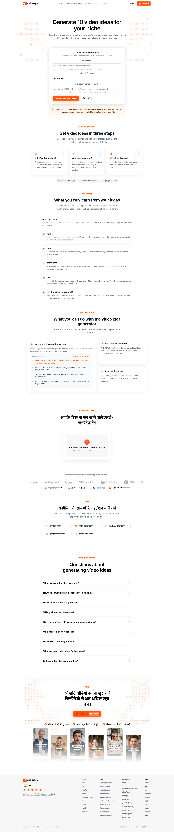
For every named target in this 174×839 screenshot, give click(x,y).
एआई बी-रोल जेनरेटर (105, 804)
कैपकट (147, 808)
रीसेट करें (86, 98)
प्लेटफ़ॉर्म (87, 73)
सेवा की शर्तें (26, 827)
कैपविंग (146, 815)
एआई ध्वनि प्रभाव (104, 812)
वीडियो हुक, (125, 796)
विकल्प (146, 779)
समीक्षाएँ (84, 794)
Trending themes (87, 84)
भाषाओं (84, 808)
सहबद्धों (97, 4)
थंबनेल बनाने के (126, 779)
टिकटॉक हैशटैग (126, 799)
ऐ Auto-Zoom (104, 808)
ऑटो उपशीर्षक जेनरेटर (106, 783)
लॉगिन (132, 3)
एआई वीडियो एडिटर (105, 790)
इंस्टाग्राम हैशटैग (126, 817)
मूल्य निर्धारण (88, 4)
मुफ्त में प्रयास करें (144, 3)
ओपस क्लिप (148, 794)
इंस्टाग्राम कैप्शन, (126, 810)
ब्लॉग (84, 783)
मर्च (83, 801)
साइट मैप (85, 812)
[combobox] (29, 786)
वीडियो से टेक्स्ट (104, 794)
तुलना (146, 786)
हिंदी (30, 786)
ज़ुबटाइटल (147, 797)
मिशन (84, 786)
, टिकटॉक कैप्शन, (127, 803)
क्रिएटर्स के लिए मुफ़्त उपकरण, (130, 788)
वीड (146, 804)
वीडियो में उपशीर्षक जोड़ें (106, 786)
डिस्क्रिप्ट (147, 812)
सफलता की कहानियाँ (88, 797)
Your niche (87, 61)
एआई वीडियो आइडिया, (128, 807)
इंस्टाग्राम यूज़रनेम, (127, 814)
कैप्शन (146, 790)
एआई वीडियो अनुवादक (106, 815)
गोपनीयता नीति (35, 827)
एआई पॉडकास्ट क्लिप (105, 797)
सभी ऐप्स (147, 783)
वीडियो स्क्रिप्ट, (126, 792)
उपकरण (124, 783)
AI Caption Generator (107, 801)
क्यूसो (146, 801)
